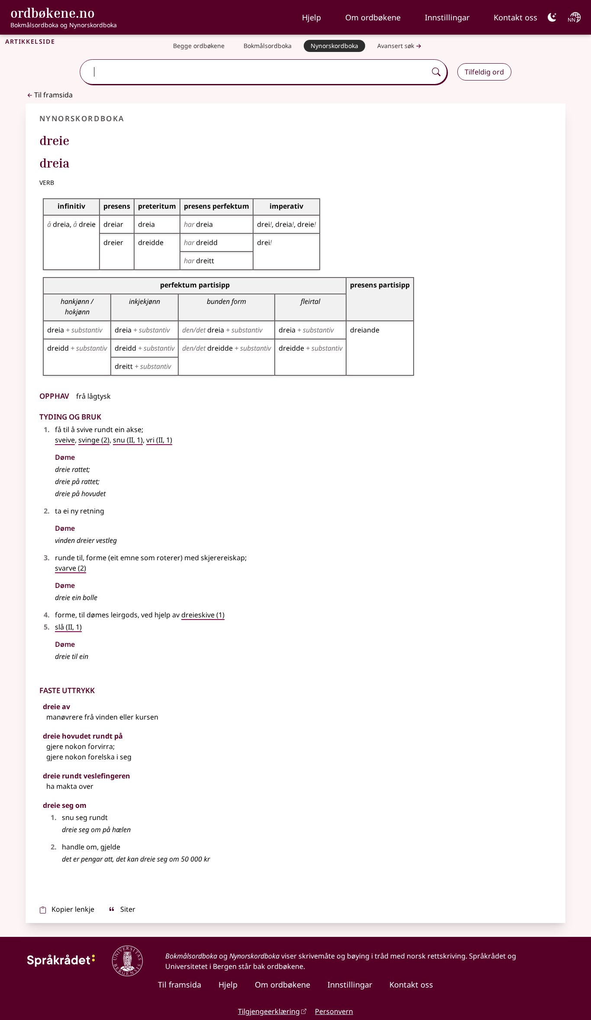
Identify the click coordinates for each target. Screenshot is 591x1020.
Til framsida (53, 95)
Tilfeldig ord (484, 72)
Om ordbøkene (373, 17)
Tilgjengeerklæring (269, 1011)
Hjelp (311, 17)
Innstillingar (447, 17)
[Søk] (436, 72)
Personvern (334, 1011)
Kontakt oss (515, 17)
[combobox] (254, 72)
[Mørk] (552, 17)
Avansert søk (395, 46)
